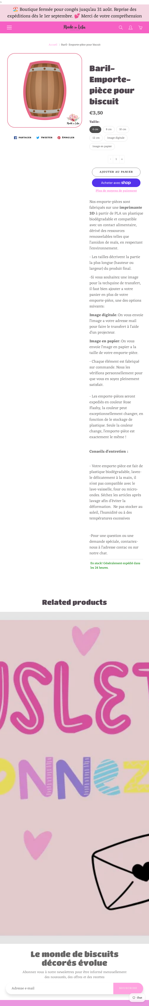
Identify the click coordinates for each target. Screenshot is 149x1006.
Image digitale (115, 138)
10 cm (122, 129)
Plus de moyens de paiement (116, 191)
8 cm (109, 129)
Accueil (53, 44)
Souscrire (128, 988)
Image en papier (102, 146)
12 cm (96, 138)
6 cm (95, 129)
